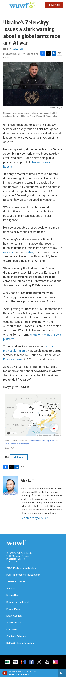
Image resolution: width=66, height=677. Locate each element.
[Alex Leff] (10, 485)
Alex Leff (18, 49)
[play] (5, 673)
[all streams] (62, 673)
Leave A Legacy (14, 616)
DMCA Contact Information (20, 643)
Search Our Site (14, 623)
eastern (8, 252)
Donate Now (12, 595)
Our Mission (12, 629)
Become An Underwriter (18, 602)
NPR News (19, 457)
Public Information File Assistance (23, 575)
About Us (11, 588)
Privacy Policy (13, 609)
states (29, 252)
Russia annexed (13, 359)
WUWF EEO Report (15, 582)
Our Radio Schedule (16, 636)
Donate (55, 4)
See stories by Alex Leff (34, 518)
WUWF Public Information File (21, 568)
